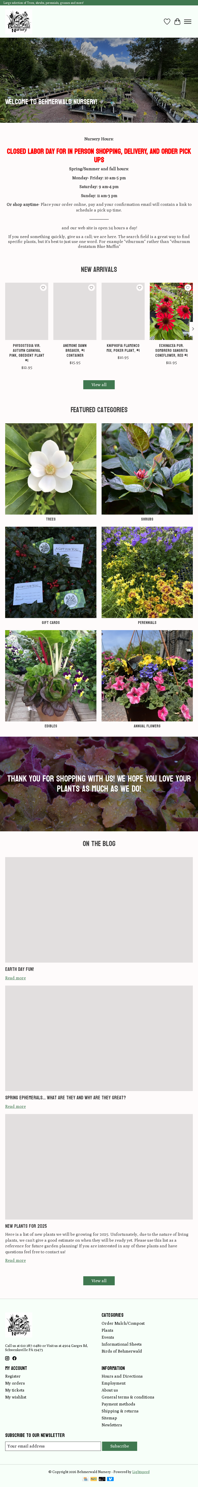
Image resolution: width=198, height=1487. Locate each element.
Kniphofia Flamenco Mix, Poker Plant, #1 (123, 348)
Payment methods (118, 1404)
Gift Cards (51, 622)
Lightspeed (141, 1472)
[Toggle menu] (188, 22)
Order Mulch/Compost (123, 1323)
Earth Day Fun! (19, 969)
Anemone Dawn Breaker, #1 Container (75, 350)
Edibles (51, 726)
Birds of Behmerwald (122, 1351)
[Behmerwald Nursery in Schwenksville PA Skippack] (18, 21)
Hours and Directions (122, 1376)
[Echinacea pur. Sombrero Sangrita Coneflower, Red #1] (171, 311)
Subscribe (119, 1446)
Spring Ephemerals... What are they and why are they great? (65, 1097)
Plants (107, 1330)
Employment (114, 1383)
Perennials (147, 622)
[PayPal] (93, 1479)
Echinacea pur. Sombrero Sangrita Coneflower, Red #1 (171, 350)
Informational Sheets (122, 1344)
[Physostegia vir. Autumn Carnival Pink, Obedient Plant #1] (26, 311)
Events (108, 1337)
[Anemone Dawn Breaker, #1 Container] (74, 311)
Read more (15, 978)
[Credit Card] (85, 1479)
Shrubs (147, 519)
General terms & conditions (128, 1397)
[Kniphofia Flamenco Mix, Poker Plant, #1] (123, 311)
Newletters (112, 1425)
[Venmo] (110, 1479)
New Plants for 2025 (26, 1226)
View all (99, 384)
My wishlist (15, 1397)
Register (13, 1376)
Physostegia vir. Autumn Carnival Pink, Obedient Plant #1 (26, 353)
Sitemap (109, 1418)
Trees (51, 519)
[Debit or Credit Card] (102, 1479)
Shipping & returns (120, 1411)
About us (110, 1390)
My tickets (14, 1390)
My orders (15, 1383)
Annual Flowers (147, 726)
